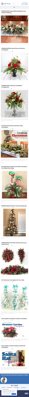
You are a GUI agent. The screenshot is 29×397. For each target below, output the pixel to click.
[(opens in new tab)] (26, 393)
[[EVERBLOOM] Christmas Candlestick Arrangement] (14, 103)
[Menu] (14, 7)
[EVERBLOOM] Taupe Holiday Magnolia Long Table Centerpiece (13, 11)
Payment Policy (16, 387)
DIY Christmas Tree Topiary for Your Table (12, 280)
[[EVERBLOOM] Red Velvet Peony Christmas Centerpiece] (14, 66)
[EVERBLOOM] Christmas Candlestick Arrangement (11, 86)
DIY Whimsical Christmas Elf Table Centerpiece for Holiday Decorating (14, 167)
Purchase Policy (9, 387)
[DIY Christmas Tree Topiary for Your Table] (14, 296)
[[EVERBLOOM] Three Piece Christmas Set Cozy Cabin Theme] (14, 260)
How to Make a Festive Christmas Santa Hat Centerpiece (13, 346)
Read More (2, 44)
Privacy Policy (23, 387)
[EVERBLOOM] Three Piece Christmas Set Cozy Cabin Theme (13, 243)
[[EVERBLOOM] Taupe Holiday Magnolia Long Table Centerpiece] (14, 29)
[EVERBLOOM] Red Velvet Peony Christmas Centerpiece (13, 49)
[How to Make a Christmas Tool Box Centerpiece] (13, 329)
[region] (9, 392)
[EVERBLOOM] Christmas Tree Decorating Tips (14, 206)
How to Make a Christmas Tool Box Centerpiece (14, 318)
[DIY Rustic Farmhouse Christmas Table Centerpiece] (14, 143)
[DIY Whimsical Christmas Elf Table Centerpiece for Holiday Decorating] (14, 184)
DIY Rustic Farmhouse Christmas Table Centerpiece (12, 126)
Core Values (3, 387)
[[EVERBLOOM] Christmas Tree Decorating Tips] (14, 222)
